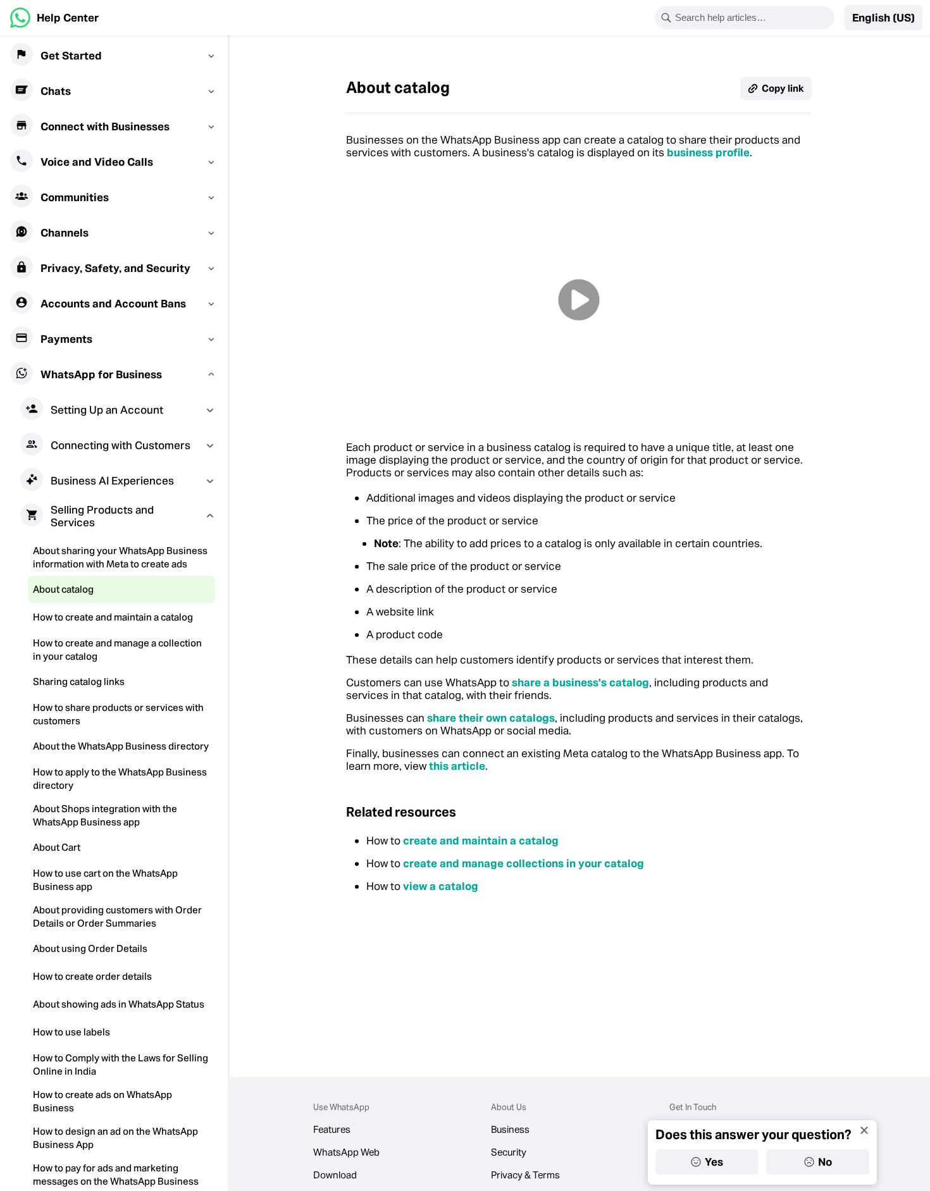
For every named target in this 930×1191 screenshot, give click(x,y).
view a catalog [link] (440, 886)
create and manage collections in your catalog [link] (523, 863)
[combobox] (752, 17)
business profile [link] (708, 152)
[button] (883, 17)
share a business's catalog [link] (580, 682)
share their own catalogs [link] (491, 718)
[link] (54, 18)
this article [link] (457, 766)
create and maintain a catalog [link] (481, 841)
